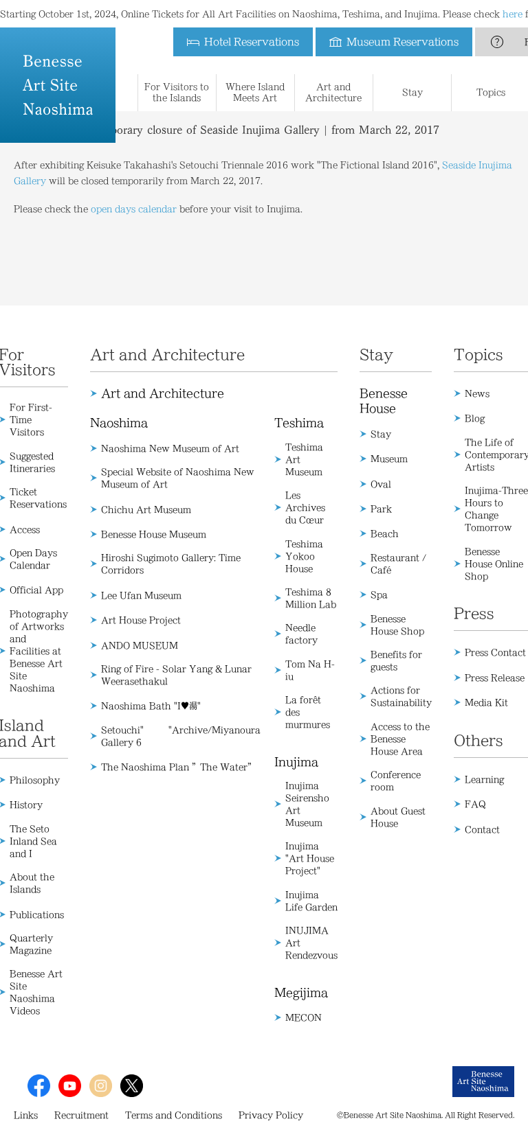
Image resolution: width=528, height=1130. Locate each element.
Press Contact (495, 652)
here (512, 14)
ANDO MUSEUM (139, 645)
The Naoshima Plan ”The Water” (178, 767)
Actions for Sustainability (401, 696)
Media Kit (486, 702)
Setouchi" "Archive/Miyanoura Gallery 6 (181, 736)
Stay (381, 434)
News (477, 393)
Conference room (396, 780)
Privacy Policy (271, 1115)
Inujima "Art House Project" (309, 858)
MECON (303, 1017)
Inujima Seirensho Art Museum (307, 804)
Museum (389, 458)
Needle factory (301, 633)
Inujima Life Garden (311, 900)
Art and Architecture (162, 393)
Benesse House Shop (397, 624)
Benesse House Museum (153, 534)
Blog (475, 418)
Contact (482, 829)
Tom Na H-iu (310, 670)
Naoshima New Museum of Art (170, 448)
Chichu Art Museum (146, 509)
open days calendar (134, 209)
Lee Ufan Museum (141, 595)
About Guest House (398, 817)
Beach (385, 533)
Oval (381, 484)
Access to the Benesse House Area (400, 738)
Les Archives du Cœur (305, 507)
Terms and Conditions (173, 1115)
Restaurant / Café (398, 563)
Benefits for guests (396, 660)
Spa (379, 594)
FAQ (475, 804)
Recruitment (81, 1115)
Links (26, 1115)
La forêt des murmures (307, 711)
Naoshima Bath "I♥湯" (151, 706)
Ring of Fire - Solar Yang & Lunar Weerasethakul (176, 675)
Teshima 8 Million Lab (310, 598)
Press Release (495, 677)
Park (381, 509)
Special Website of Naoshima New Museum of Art (177, 478)
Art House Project (141, 620)
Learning (484, 779)
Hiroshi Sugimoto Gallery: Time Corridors (171, 563)
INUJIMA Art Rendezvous (311, 942)
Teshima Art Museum (304, 459)
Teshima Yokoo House (304, 556)
